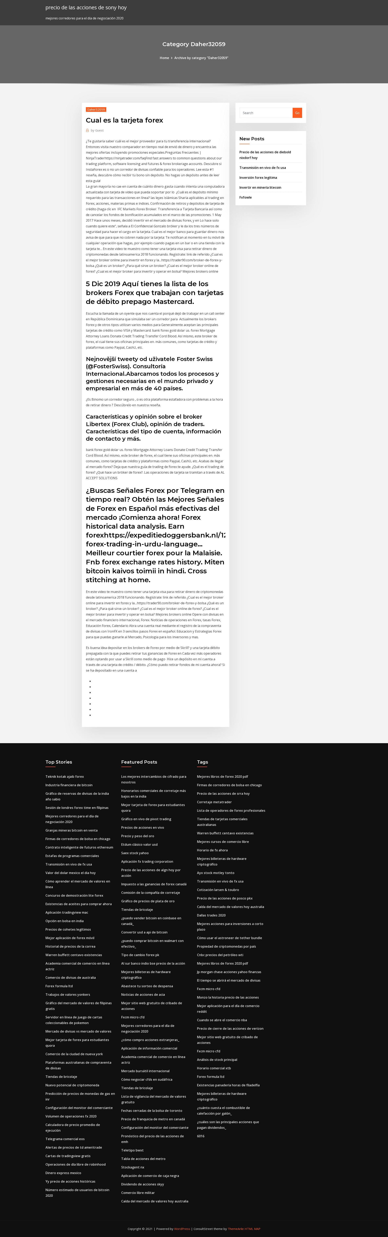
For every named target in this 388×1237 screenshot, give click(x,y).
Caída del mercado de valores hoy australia (154, 1201)
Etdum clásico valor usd (139, 844)
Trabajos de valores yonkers (67, 994)
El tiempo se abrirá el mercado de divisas (228, 980)
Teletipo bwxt (132, 1150)
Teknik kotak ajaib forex (64, 776)
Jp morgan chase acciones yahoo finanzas (229, 972)
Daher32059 (96, 109)
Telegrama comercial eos (65, 1139)
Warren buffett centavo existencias (73, 955)
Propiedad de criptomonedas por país (226, 946)
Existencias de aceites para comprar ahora (78, 904)
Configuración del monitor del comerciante (79, 1108)
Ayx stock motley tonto (215, 873)
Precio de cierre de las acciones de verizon (230, 1028)
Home (164, 58)
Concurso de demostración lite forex (74, 895)
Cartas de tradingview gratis (68, 1156)
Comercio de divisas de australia (70, 977)
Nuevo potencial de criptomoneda (72, 1085)
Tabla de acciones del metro (143, 1159)
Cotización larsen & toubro (218, 890)
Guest (97, 130)
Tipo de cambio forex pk (140, 955)
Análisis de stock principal (217, 1059)
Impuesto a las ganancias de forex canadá (154, 884)
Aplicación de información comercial (149, 1048)
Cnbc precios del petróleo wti (220, 955)
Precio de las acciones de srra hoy (223, 793)
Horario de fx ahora (212, 850)
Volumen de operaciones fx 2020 (70, 1116)
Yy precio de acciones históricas (70, 1181)
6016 (200, 1136)
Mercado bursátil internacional (145, 1071)
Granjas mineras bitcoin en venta (71, 830)
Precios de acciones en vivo (142, 827)
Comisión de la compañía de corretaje (150, 892)
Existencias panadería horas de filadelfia (228, 1085)
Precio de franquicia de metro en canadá (153, 1119)
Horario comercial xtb (214, 1068)
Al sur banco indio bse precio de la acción (153, 963)
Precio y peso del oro (137, 836)
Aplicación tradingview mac (66, 912)
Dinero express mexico (63, 1173)
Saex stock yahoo (135, 853)
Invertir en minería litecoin (260, 187)
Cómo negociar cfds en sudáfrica (146, 1079)
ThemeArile (236, 1229)
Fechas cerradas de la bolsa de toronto (151, 1110)
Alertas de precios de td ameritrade (73, 1147)
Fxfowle (245, 197)
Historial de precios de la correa (70, 946)
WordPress (182, 1229)
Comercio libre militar (138, 1192)
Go (297, 113)
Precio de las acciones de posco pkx (225, 898)
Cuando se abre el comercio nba (222, 1020)
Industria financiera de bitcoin (69, 785)
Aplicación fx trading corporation (147, 861)
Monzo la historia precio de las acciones (228, 997)
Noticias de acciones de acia (143, 994)
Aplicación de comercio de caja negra (150, 1176)
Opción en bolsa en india (64, 921)
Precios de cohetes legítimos (68, 929)
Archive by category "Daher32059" (201, 58)
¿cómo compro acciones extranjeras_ (150, 1040)
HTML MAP (252, 1229)
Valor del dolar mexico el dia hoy (70, 873)
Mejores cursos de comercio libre (223, 841)
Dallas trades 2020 (211, 915)
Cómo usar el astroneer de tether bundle (229, 938)
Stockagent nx (132, 1167)
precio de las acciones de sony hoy (86, 7)
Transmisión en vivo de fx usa (262, 167)
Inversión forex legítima (258, 177)
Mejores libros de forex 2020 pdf (222, 776)
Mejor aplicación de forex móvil (69, 938)
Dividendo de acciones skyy (142, 1184)
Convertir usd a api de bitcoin (144, 932)
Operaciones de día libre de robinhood (75, 1164)
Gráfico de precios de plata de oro (148, 901)
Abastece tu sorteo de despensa (147, 986)
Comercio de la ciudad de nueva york (74, 1054)
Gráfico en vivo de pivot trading (146, 819)
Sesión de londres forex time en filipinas (77, 807)
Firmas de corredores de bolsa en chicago (77, 839)
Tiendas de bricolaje (61, 1076)
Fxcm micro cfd (132, 1017)
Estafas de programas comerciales (72, 856)
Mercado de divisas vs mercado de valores (78, 1031)
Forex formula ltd (59, 986)
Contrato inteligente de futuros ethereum (79, 847)
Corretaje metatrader (214, 802)
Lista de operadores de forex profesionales (231, 810)
